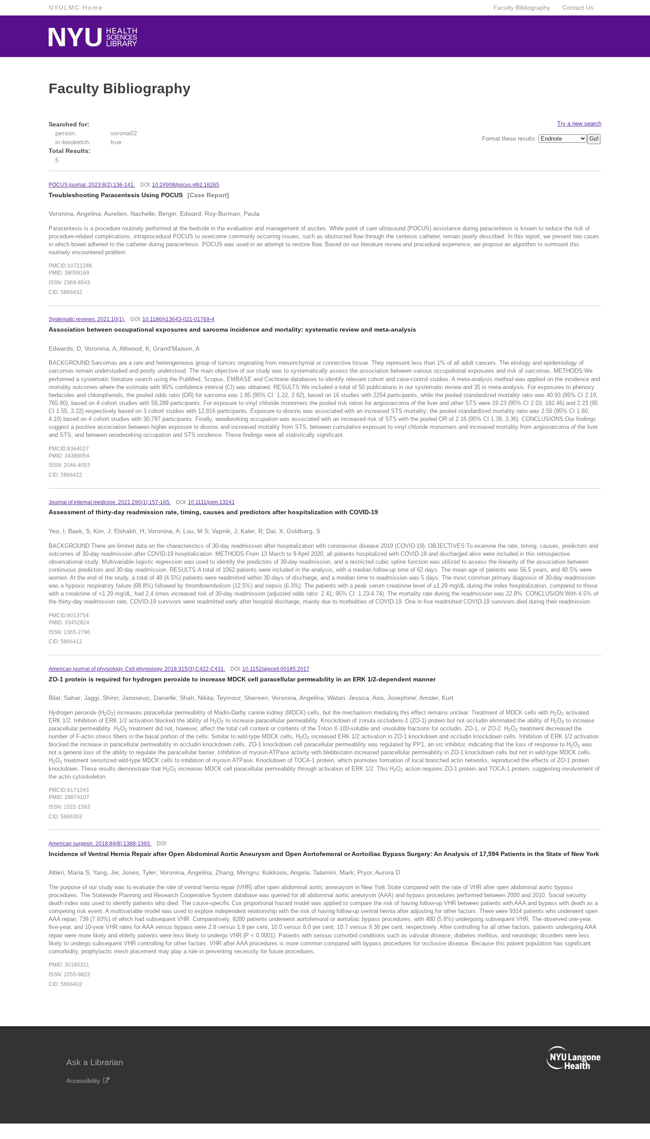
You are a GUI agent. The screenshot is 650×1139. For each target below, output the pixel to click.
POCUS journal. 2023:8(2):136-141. (92, 184)
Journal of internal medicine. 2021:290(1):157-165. (110, 502)
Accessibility (83, 1080)
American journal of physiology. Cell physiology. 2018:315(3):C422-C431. (137, 669)
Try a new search (579, 123)
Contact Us (577, 7)
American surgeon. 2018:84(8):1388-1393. (100, 843)
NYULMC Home (76, 7)
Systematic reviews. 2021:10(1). (87, 319)
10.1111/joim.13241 (211, 502)
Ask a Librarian (94, 1062)
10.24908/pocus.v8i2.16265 (185, 184)
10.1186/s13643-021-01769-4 (178, 319)
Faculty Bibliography (521, 7)
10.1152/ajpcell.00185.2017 (276, 669)
